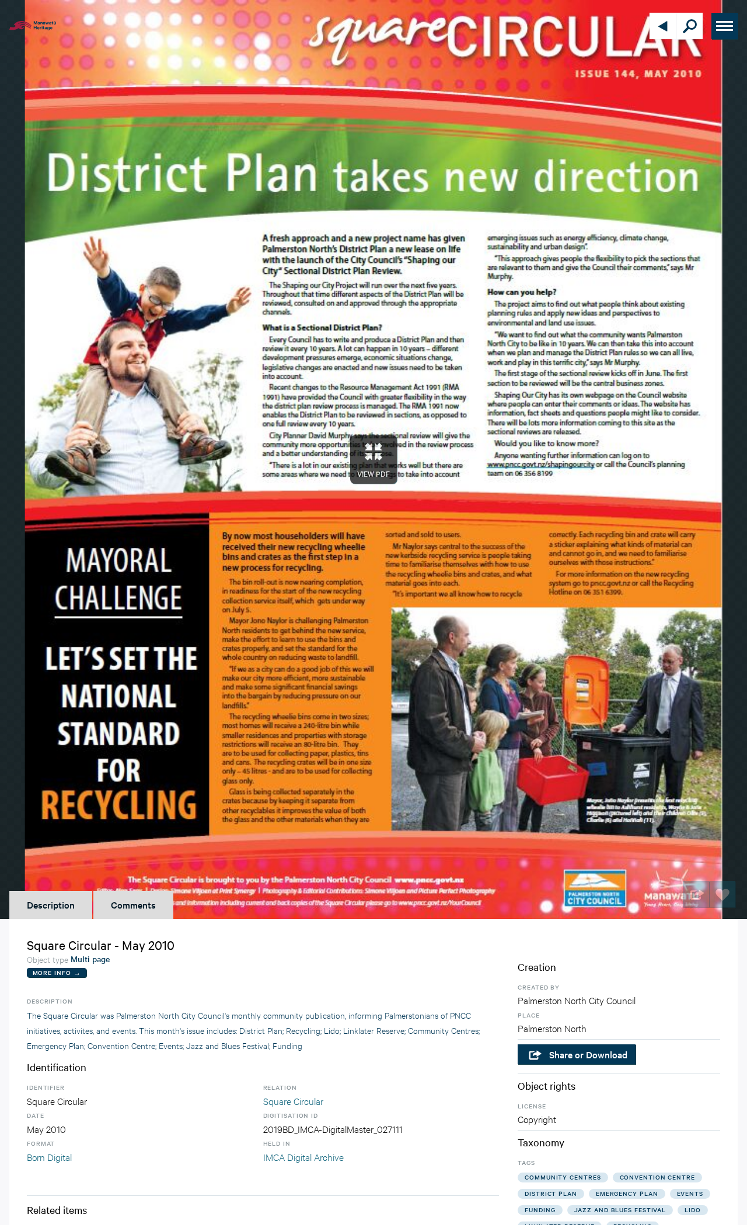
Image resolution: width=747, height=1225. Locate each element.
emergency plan (627, 1193)
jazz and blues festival (620, 1209)
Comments (133, 904)
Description (51, 904)
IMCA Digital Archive (303, 1156)
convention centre (657, 1177)
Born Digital (49, 1156)
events (690, 1193)
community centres (563, 1177)
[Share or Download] (696, 894)
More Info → (57, 972)
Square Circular (293, 1100)
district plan (551, 1193)
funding (540, 1209)
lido (693, 1209)
